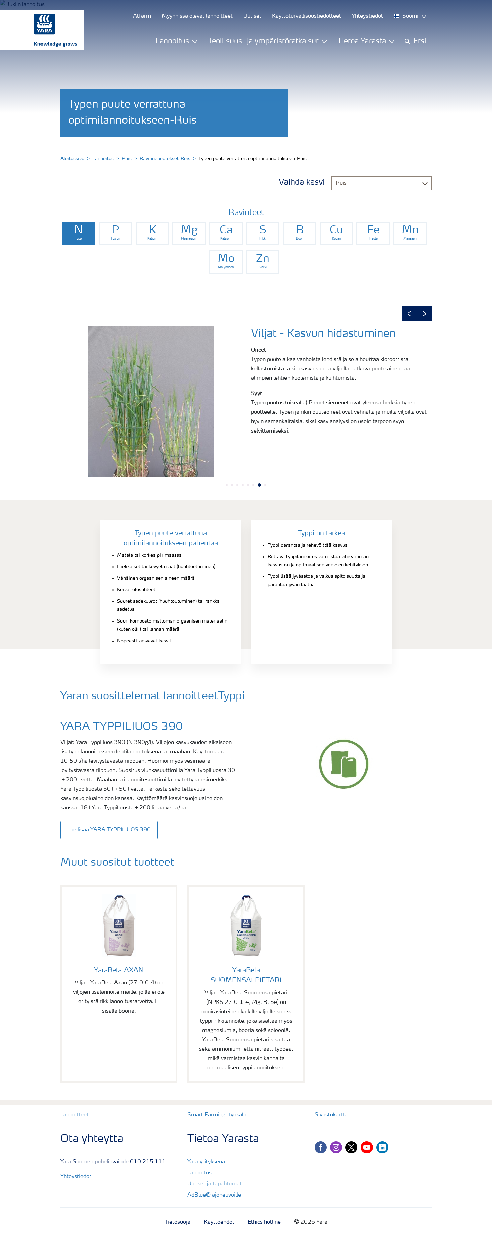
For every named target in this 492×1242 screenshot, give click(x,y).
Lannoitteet (74, 1115)
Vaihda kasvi (302, 183)
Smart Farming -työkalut (217, 1115)
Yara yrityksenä (206, 1162)
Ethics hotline (264, 1222)
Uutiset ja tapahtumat (214, 1184)
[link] (78, 233)
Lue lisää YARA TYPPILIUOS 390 (109, 830)
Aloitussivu (72, 158)
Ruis (127, 158)
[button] (409, 313)
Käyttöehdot (219, 1222)
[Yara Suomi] (38, 30)
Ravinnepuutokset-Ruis (165, 158)
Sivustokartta (331, 1115)
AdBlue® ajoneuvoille (214, 1195)
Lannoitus (103, 158)
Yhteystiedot (75, 1176)
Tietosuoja (177, 1222)
